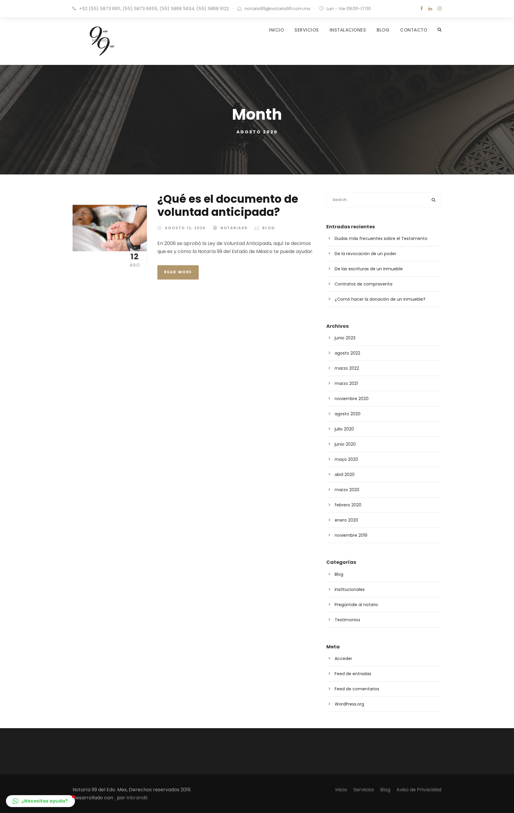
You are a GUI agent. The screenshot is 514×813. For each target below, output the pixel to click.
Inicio (341, 789)
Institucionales (350, 589)
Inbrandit (137, 797)
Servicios (363, 789)
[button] (40, 801)
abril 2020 (345, 474)
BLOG (383, 30)
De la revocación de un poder (365, 254)
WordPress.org (349, 704)
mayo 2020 (346, 459)
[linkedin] (430, 8)
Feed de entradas (353, 674)
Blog (268, 227)
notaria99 (233, 227)
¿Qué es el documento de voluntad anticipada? (227, 205)
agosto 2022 (347, 353)
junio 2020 (345, 444)
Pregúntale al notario (356, 605)
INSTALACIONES (348, 30)
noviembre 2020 (352, 399)
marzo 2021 (346, 383)
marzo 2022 (347, 368)
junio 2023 (345, 338)
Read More (178, 271)
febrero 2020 (348, 505)
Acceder (343, 658)
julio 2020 (344, 429)
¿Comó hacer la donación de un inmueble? (380, 299)
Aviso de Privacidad (419, 789)
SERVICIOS (306, 30)
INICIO (276, 30)
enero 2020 (346, 520)
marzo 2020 (347, 490)
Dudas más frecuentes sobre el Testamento (381, 238)
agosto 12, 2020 (185, 227)
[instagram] (439, 8)
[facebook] (421, 8)
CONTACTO (413, 30)
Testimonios (347, 620)
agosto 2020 (348, 414)
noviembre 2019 (351, 535)
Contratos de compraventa (363, 284)
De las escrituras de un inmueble (369, 269)
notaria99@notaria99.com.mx (277, 8)
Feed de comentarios (357, 689)
